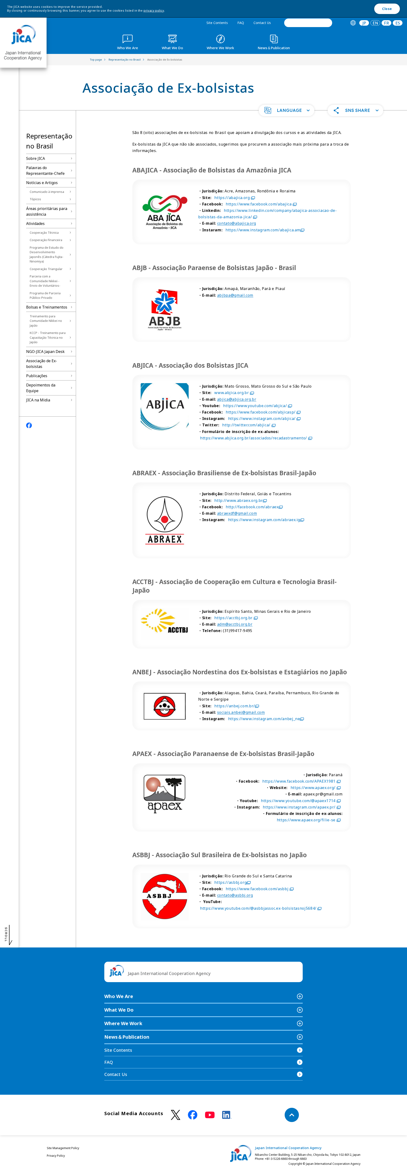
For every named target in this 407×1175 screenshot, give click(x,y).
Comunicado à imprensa (47, 192)
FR (386, 23)
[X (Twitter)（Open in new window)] (175, 1115)
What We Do (119, 1010)
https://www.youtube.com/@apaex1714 (298, 800)
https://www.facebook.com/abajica (259, 204)
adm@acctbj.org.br (235, 624)
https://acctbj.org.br (233, 617)
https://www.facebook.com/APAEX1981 (298, 781)
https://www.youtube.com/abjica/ (255, 405)
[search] (308, 23)
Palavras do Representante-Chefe (45, 170)
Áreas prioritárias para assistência (46, 211)
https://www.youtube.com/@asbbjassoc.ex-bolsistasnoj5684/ (258, 908)
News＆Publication (126, 1037)
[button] (286, 110)
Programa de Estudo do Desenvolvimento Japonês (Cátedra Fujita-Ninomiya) (46, 254)
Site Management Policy (63, 1148)
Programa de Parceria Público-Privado (45, 295)
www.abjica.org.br (231, 392)
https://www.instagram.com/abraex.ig (264, 519)
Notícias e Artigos (42, 182)
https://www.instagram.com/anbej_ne (264, 718)
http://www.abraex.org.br (238, 500)
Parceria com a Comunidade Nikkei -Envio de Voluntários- (45, 281)
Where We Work (123, 1023)
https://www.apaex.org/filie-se (306, 820)
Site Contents (217, 22)
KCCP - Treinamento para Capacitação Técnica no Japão (48, 337)
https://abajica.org (232, 197)
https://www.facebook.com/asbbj (257, 888)
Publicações (36, 375)
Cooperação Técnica (44, 232)
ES (397, 23)
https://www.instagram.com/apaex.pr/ (299, 807)
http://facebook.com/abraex (252, 506)
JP (364, 23)
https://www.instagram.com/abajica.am (262, 230)
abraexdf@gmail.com (237, 513)
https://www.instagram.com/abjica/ (262, 418)
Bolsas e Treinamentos (46, 307)
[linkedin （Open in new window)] (227, 1115)
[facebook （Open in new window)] (192, 1115)
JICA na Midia (38, 400)
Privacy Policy (56, 1156)
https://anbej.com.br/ (234, 706)
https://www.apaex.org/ (313, 787)
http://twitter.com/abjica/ (246, 425)
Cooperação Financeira (46, 240)
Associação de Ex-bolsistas (41, 363)
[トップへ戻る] (292, 1115)
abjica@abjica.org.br (236, 399)
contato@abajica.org (236, 223)
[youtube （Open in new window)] (210, 1115)
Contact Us (262, 22)
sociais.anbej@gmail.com (241, 712)
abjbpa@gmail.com (235, 295)
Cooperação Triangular (46, 269)
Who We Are (118, 996)
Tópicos (35, 199)
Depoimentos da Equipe (40, 387)
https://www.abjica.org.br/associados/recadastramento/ (253, 438)
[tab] (353, 23)
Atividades (35, 223)
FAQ (240, 22)
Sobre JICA (35, 158)
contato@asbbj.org (235, 895)
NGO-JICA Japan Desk (45, 351)
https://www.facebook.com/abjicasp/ (261, 412)
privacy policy (154, 11)
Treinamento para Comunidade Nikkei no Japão (46, 321)
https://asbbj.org (230, 882)
